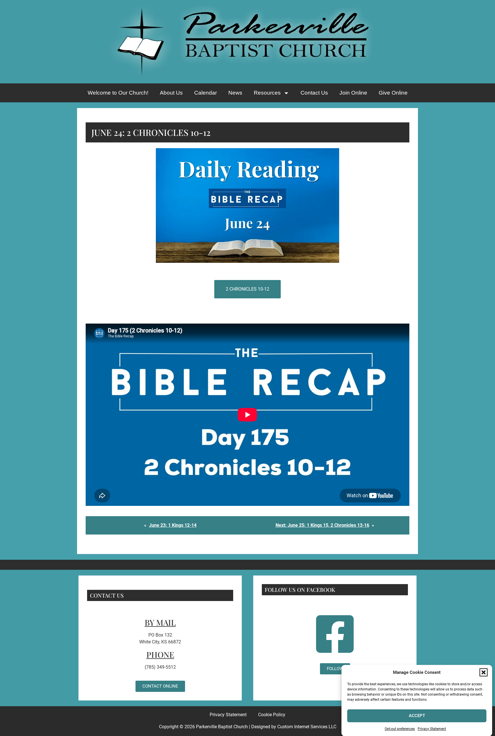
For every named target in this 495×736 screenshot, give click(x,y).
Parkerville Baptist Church (222, 726)
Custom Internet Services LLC (306, 726)
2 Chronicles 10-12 (247, 289)
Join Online (353, 93)
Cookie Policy (271, 714)
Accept (417, 715)
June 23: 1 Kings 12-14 (173, 525)
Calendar (205, 93)
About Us (171, 93)
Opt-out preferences (400, 729)
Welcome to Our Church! (118, 93)
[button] (483, 672)
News (235, 93)
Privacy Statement (432, 729)
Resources (267, 93)
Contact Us (314, 93)
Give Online (393, 93)
